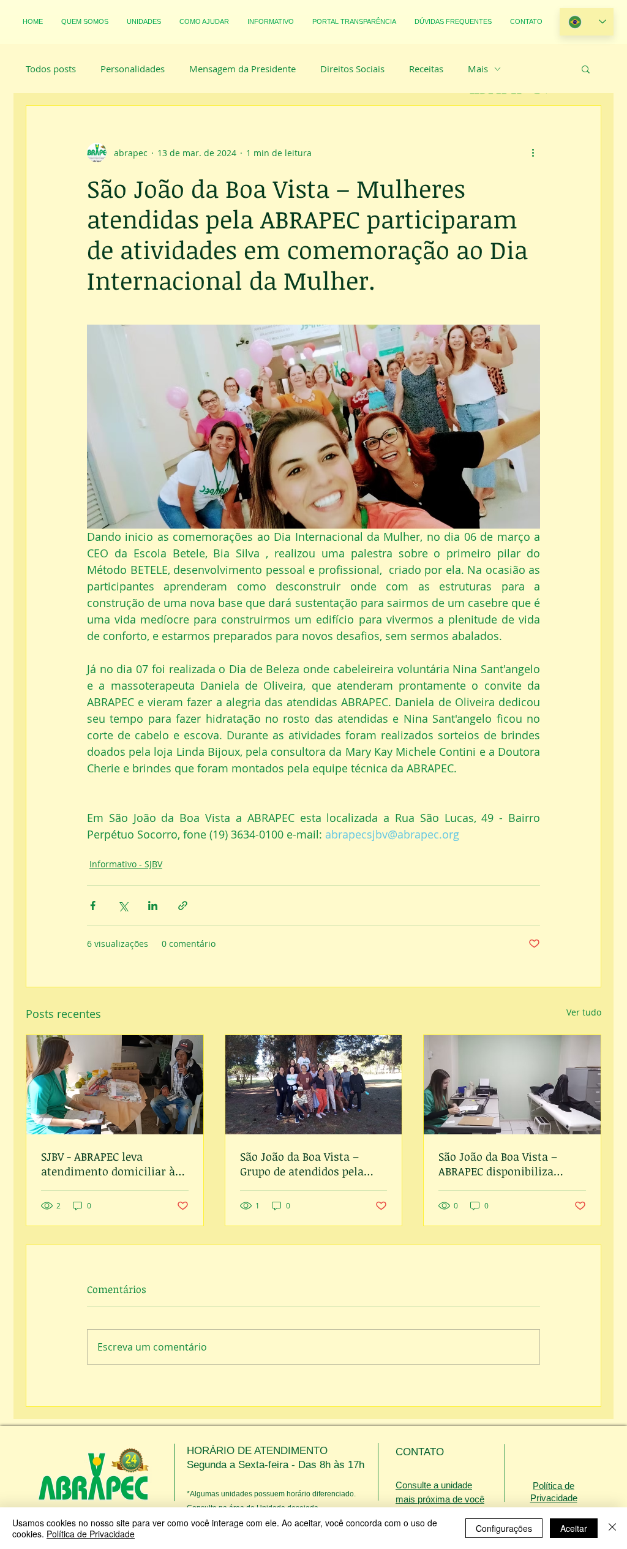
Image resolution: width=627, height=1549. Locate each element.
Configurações (504, 1528)
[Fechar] (612, 1528)
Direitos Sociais (352, 68)
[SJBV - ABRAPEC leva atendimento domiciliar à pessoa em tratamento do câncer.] (114, 1084)
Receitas (426, 68)
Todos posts (51, 68)
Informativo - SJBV (125, 864)
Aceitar (573, 1528)
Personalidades (132, 68)
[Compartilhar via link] (183, 905)
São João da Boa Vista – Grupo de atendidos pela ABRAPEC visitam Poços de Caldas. (307, 1163)
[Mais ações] (532, 152)
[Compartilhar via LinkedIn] (153, 905)
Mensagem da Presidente (242, 68)
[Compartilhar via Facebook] (93, 905)
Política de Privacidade (91, 1534)
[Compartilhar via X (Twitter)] (123, 905)
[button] (585, 68)
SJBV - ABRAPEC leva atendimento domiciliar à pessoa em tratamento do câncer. (108, 1163)
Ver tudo (583, 1012)
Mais (478, 68)
